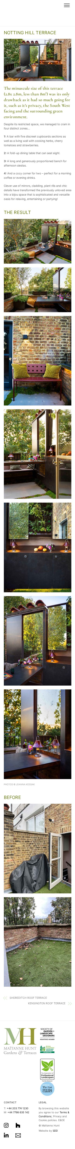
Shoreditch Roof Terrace (28, 997)
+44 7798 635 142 (18, 1112)
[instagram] (7, 1125)
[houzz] (18, 1125)
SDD (55, 1130)
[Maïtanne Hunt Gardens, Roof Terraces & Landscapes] (15, 21)
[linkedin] (7, 1135)
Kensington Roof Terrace (46, 1003)
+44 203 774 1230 (17, 1108)
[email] (18, 1135)
